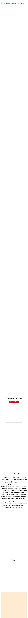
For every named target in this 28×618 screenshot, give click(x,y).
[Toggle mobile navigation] (25, 3)
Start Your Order (14, 402)
